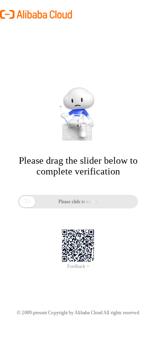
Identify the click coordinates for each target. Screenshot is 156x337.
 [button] (27, 201)
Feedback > (78, 266)
